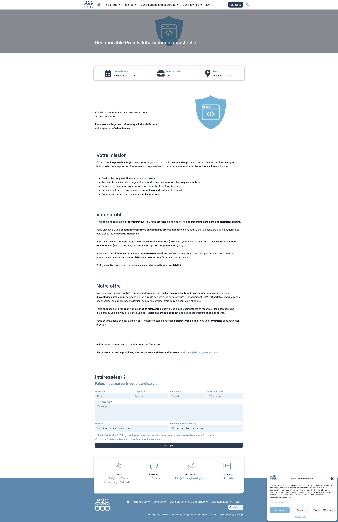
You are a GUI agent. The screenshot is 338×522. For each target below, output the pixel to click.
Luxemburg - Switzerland (118, 482)
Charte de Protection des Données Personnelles (134, 439)
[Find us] (118, 466)
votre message (103, 402)
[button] (332, 478)
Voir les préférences (323, 510)
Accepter (279, 510)
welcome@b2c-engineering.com (199, 352)
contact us (190, 474)
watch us (154, 474)
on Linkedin (227, 478)
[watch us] (154, 466)
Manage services (277, 503)
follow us (227, 474)
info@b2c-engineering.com (190, 478)
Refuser (300, 510)
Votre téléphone (215, 391)
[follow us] (227, 466)
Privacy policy (300, 517)
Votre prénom (139, 391)
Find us (118, 474)
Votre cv (99, 423)
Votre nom (100, 391)
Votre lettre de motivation (183, 423)
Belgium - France (118, 478)
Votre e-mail (176, 391)
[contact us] (190, 466)
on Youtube (154, 478)
